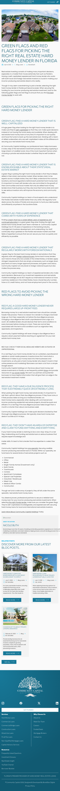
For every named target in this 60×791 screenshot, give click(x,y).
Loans (21, 65)
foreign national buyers (25, 256)
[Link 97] (21, 703)
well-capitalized (22, 130)
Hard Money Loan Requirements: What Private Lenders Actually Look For (43, 575)
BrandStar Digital (49, 782)
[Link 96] (3, 703)
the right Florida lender (17, 502)
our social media (18, 373)
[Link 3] (23, 1)
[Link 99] (57, 703)
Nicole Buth (11, 525)
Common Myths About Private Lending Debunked (14, 628)
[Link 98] (39, 703)
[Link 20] (57, 2)
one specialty (33, 448)
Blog (17, 65)
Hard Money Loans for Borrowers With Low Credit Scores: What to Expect (14, 575)
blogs (46, 370)
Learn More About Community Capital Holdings (20, 512)
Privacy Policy (30, 786)
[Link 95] (30, 686)
